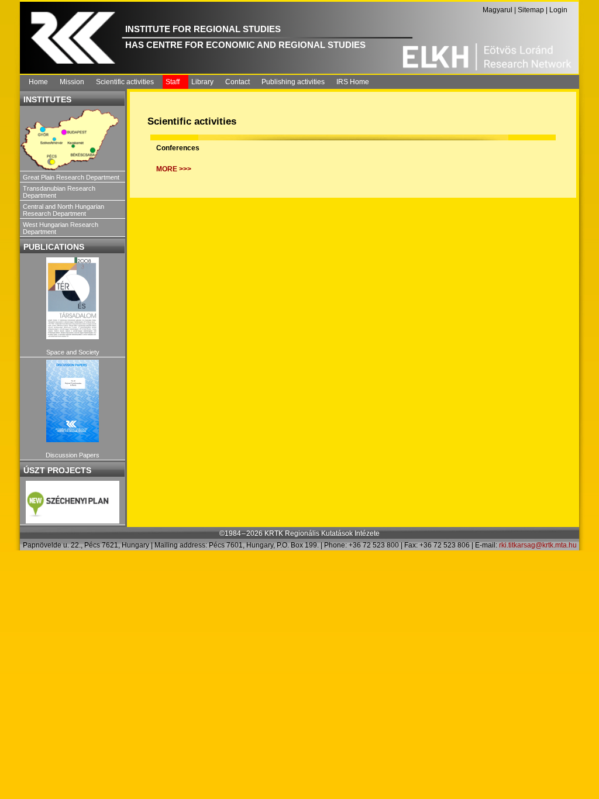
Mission (72, 82)
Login (558, 10)
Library (202, 82)
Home (38, 82)
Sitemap (531, 10)
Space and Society (72, 352)
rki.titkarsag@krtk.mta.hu (538, 545)
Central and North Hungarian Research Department (63, 210)
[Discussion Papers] (72, 401)
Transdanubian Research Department (59, 192)
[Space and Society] (72, 298)
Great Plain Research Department (71, 177)
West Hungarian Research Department (60, 228)
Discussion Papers (72, 455)
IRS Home (352, 82)
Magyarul (497, 10)
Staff (173, 82)
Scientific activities (125, 82)
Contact (237, 82)
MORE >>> (173, 169)
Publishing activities (293, 82)
